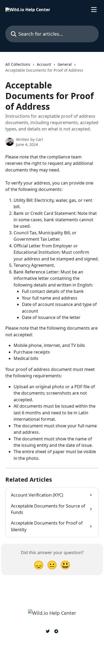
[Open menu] (94, 9)
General (65, 64)
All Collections (17, 64)
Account (44, 64)
